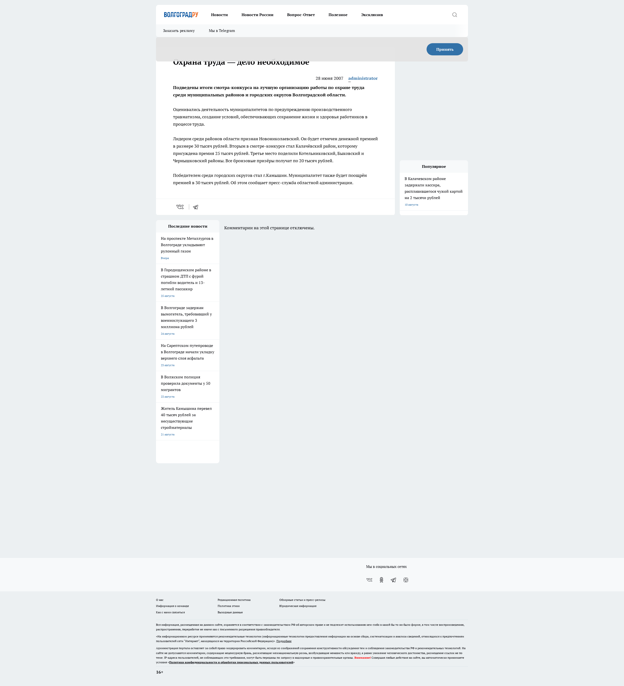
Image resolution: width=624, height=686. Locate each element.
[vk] (180, 206)
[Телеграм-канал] (394, 580)
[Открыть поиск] (454, 15)
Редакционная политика (234, 600)
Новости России (257, 14)
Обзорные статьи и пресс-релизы (302, 600)
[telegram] (197, 206)
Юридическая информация (297, 606)
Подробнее (284, 641)
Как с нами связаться (170, 612)
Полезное (338, 14)
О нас (160, 600)
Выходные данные (230, 612)
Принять (445, 49)
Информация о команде (172, 606)
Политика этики (229, 606)
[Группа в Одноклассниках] (381, 580)
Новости (219, 14)
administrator (363, 78)
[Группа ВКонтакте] (369, 580)
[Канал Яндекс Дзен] (406, 580)
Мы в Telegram (222, 30)
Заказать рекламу (179, 30)
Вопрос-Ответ (301, 14)
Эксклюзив (372, 14)
